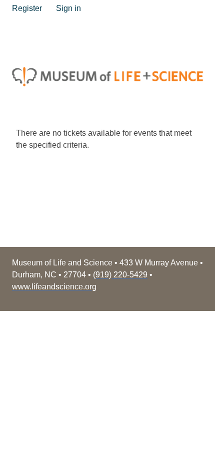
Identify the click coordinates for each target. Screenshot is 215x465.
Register (27, 8)
